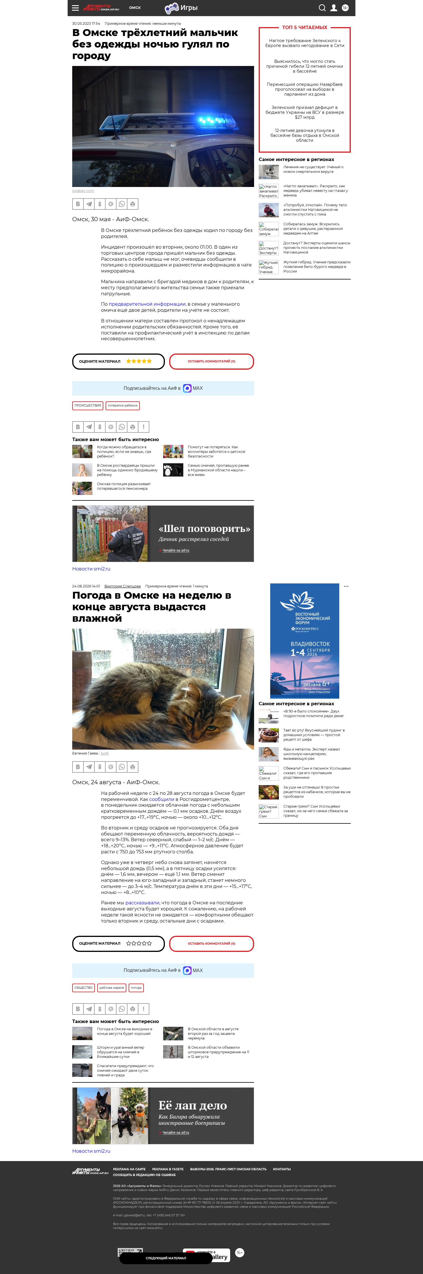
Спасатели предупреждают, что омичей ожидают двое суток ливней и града (125, 1070)
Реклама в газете (168, 1169)
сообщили (161, 799)
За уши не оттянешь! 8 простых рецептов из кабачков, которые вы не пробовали (316, 792)
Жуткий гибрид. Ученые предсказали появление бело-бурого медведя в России (316, 266)
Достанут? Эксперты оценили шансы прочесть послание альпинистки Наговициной (316, 247)
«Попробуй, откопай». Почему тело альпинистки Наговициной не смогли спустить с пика (315, 209)
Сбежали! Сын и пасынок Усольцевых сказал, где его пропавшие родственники (317, 773)
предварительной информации (147, 304)
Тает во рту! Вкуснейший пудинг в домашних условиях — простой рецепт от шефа (314, 735)
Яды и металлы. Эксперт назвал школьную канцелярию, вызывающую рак (311, 754)
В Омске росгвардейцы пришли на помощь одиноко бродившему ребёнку (127, 470)
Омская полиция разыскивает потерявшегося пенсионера (124, 486)
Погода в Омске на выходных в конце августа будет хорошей (124, 1031)
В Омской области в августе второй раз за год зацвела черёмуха (213, 1033)
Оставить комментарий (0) (211, 361)
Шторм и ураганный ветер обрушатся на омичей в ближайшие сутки (120, 1052)
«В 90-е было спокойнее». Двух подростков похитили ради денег (313, 713)
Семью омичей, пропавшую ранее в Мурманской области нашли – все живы (218, 470)
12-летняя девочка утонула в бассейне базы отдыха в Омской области (304, 135)
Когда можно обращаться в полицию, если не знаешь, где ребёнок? (124, 451)
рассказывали (142, 903)
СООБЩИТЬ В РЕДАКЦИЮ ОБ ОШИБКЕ (144, 1175)
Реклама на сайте (129, 1169)
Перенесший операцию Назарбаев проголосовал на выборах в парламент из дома (305, 89)
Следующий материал (166, 1258)
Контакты (282, 1169)
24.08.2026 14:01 (86, 586)
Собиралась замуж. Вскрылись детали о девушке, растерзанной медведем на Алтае (313, 228)
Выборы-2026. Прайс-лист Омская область (228, 1169)
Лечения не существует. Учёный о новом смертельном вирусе (313, 169)
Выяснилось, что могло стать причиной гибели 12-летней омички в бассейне (304, 66)
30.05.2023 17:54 (86, 23)
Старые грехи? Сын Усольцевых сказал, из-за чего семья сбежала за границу (315, 811)
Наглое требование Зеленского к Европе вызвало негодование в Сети (304, 43)
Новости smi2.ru (91, 569)
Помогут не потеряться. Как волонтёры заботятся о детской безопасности (216, 451)
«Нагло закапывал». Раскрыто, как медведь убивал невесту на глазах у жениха (315, 190)
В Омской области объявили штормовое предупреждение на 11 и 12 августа (218, 1052)
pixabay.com (83, 190)
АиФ (105, 753)
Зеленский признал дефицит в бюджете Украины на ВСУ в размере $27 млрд (305, 112)
